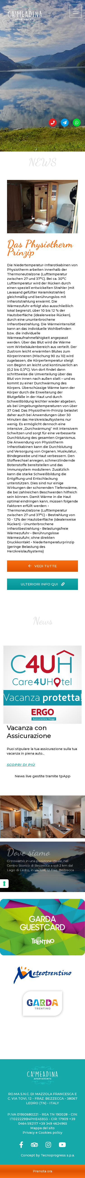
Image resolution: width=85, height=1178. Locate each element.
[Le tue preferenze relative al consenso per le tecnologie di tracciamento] (4, 883)
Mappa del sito (42, 1128)
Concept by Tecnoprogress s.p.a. (48, 1155)
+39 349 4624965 (53, 1123)
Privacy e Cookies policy (42, 1133)
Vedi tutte (45, 566)
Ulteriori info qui (40, 584)
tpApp (64, 776)
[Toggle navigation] (76, 11)
